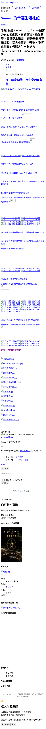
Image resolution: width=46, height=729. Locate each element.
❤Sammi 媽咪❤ (7, 437)
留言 (28, 451)
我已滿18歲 (6, 724)
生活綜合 (20, 60)
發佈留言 (5, 483)
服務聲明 (26, 696)
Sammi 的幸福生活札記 (20, 18)
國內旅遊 (19, 457)
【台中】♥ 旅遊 (22, 460)
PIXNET (11, 694)
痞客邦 (23, 451)
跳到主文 (4, 25)
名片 (7, 70)
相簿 (7, 64)
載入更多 (5, 469)
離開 (13, 724)
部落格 (8, 67)
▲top (3, 464)
